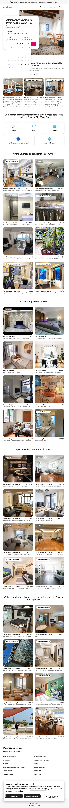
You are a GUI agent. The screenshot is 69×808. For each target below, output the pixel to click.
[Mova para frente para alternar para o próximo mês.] (28, 43)
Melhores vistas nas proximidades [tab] (12, 751)
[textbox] (13, 39)
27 (22, 64)
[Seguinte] (37, 74)
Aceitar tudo (14, 796)
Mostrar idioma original (51, 2)
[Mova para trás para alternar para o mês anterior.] (9, 43)
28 (25, 64)
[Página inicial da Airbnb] (7, 7)
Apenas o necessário (32, 796)
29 (28, 64)
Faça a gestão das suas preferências (51, 796)
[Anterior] (30, 74)
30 (9, 67)
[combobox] (21, 33)
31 (12, 67)
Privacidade (31, 805)
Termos (38, 805)
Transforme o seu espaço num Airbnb (51, 7)
